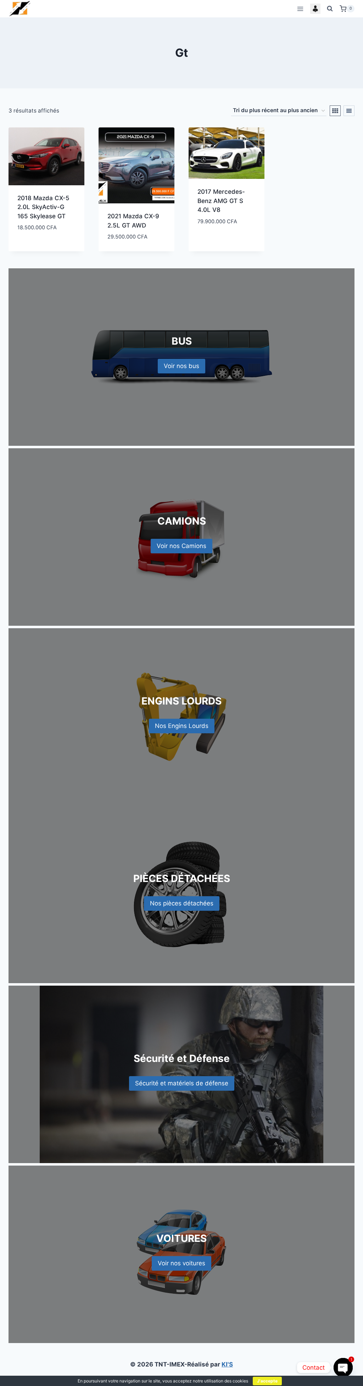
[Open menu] (300, 8)
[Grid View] (335, 110)
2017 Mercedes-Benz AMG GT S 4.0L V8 (221, 200)
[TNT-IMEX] (20, 8)
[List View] (349, 110)
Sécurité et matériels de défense (181, 1083)
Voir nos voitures (181, 1263)
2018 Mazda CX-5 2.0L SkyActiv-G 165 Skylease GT (43, 207)
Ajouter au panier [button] (44, 239)
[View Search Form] (330, 9)
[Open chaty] (343, 1367)
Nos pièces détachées (181, 903)
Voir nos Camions (181, 545)
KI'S (227, 1364)
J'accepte (267, 1381)
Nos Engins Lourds (181, 725)
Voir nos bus (181, 365)
